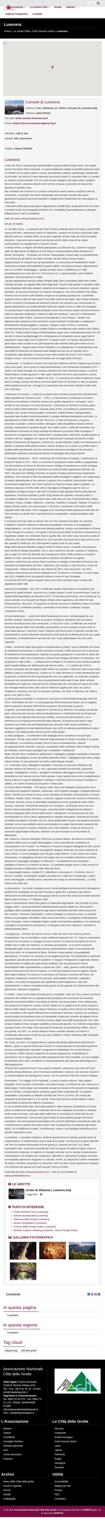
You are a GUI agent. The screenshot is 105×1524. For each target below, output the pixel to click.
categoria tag (11, 1350)
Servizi (7, 1490)
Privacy (59, 1490)
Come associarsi (12, 1454)
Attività (70, 7)
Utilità (57, 1474)
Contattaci (60, 1498)
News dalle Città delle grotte (18, 1481)
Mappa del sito (63, 1485)
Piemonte (60, 1454)
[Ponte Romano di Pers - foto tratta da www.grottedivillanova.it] (23, 1271)
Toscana (59, 1467)
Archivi (7, 1474)
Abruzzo (59, 1428)
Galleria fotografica (16, 14)
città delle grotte (28, 1350)
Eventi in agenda (12, 1485)
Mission (7, 1428)
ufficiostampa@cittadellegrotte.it (20, 1409)
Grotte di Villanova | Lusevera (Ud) (48, 1190)
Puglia (58, 1458)
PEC (57, 1494)
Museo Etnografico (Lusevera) (30, 1223)
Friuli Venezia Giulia (43, 31)
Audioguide (9, 1498)
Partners (8, 1458)
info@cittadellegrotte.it (15, 1392)
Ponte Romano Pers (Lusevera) (31, 1212)
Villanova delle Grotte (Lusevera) (31, 1219)
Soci (5, 1450)
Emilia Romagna (64, 1437)
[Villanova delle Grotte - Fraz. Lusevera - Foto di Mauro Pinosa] (82, 1250)
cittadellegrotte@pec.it (22, 1412)
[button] (52, 67)
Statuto (7, 1432)
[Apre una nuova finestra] (89, 1294)
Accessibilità (61, 1481)
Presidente (9, 1437)
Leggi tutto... (33, 1194)
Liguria (58, 1450)
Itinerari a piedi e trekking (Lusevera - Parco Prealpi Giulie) (46, 1230)
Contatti (37, 14)
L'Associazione (14, 7)
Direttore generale (13, 1445)
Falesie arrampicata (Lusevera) (31, 1215)
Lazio (57, 1445)
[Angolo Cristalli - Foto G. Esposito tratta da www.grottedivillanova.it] (52, 1250)
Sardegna (60, 1463)
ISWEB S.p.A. (90, 1510)
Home (7, 31)
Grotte (58, 7)
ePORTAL (59, 1513)
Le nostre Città (39, 7)
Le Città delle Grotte (70, 1421)
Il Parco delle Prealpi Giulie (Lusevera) (35, 1226)
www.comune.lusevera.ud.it (29, 218)
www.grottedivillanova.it (17, 1175)
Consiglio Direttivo (13, 1441)
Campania (60, 1432)
